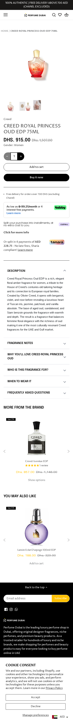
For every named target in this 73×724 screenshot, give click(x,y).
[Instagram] (11, 609)
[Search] (54, 15)
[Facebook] (5, 609)
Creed (7, 119)
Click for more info (16, 232)
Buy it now (36, 177)
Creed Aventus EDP (36, 461)
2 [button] (36, 82)
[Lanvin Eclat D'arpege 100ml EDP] (36, 527)
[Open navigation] (6, 14)
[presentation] (4, 452)
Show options (36, 480)
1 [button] (33, 82)
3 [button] (40, 82)
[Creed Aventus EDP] (36, 438)
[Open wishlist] (60, 15)
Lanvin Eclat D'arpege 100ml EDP (36, 550)
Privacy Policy (54, 688)
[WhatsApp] (16, 609)
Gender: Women (14, 145)
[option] (36, 64)
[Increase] (21, 156)
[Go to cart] (66, 15)
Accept (35, 697)
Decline (36, 706)
